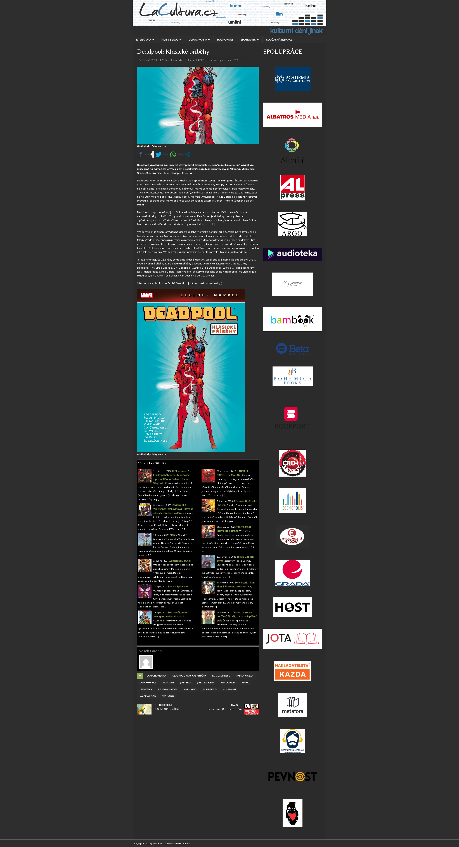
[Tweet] (162, 154)
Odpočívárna (198, 39)
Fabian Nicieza (244, 675)
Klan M (174, 534)
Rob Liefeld (210, 689)
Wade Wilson (148, 696)
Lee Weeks (146, 689)
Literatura (143, 39)
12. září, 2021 (149, 60)
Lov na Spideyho (178, 586)
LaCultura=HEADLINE (194, 60)
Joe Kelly (185, 682)
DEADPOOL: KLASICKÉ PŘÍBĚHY (189, 675)
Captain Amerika (156, 675)
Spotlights (248, 39)
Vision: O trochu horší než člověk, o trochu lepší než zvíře (237, 616)
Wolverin (168, 696)
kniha (245, 682)
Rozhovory (225, 39)
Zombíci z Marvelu (180, 560)
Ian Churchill (148, 682)
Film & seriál (170, 39)
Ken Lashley (228, 682)
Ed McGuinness (221, 675)
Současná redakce (279, 39)
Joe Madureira (205, 682)
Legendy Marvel (167, 689)
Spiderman (229, 689)
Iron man (168, 682)
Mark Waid (190, 689)
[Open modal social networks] (187, 154)
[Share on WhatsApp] (176, 154)
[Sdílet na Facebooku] (143, 154)
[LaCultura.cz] (229, 33)
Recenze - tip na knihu (219, 60)
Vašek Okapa (169, 60)
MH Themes (183, 843)
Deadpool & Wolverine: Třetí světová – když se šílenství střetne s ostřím (173, 509)
